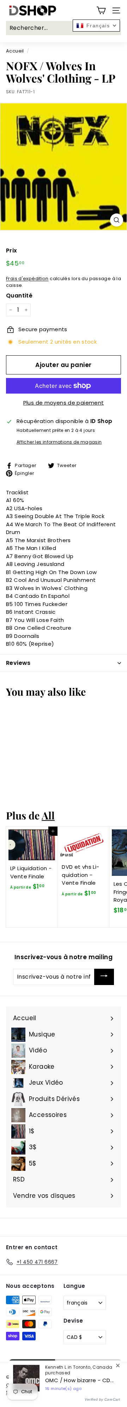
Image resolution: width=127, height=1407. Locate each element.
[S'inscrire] (104, 977)
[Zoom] (116, 220)
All (48, 815)
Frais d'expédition (27, 279)
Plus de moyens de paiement (63, 402)
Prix (11, 250)
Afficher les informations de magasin (59, 442)
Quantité (19, 295)
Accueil (15, 51)
